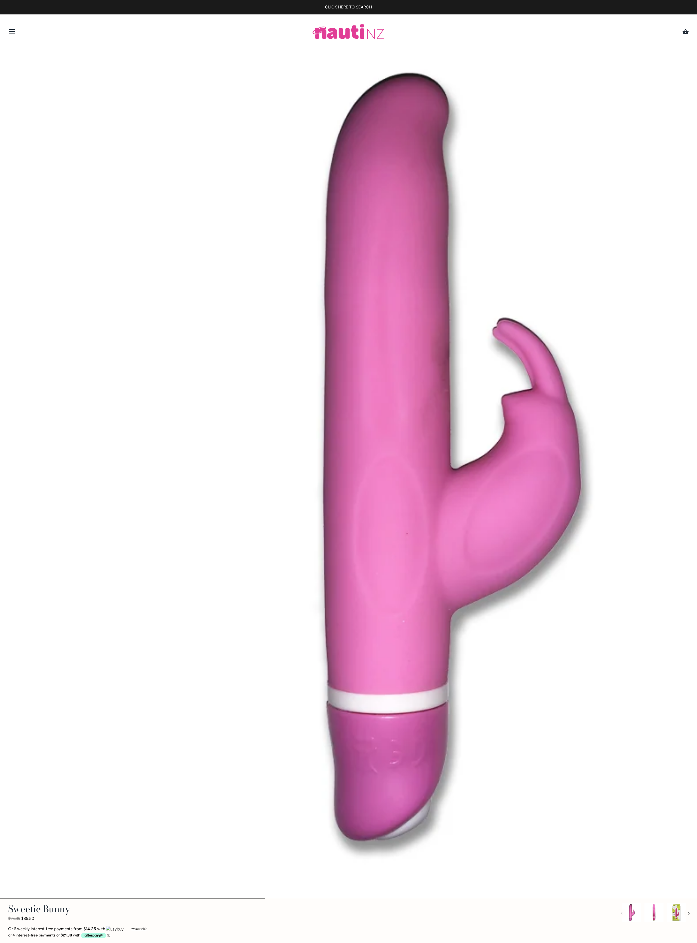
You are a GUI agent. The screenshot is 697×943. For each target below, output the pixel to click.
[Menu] (12, 33)
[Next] (689, 913)
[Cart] (685, 32)
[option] (631, 913)
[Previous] (622, 913)
